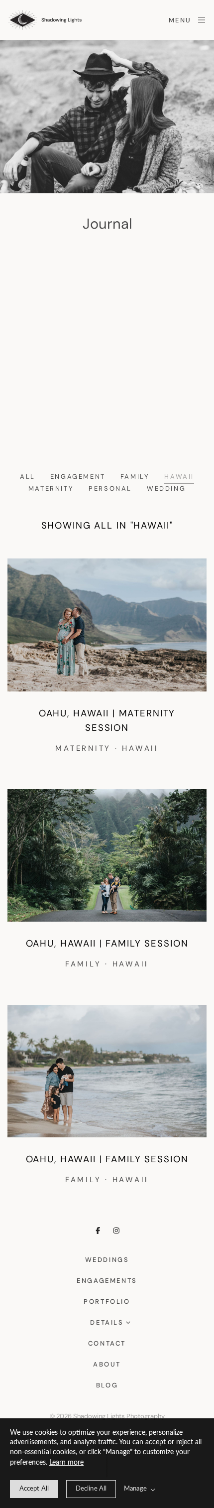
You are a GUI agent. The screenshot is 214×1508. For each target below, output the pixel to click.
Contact (107, 1343)
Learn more (66, 1462)
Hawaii (179, 476)
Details (106, 1322)
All (27, 476)
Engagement (78, 476)
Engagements (107, 1280)
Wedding (166, 488)
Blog (107, 1385)
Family (135, 476)
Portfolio (107, 1301)
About (107, 1364)
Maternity (51, 488)
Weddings (107, 1259)
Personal (110, 488)
